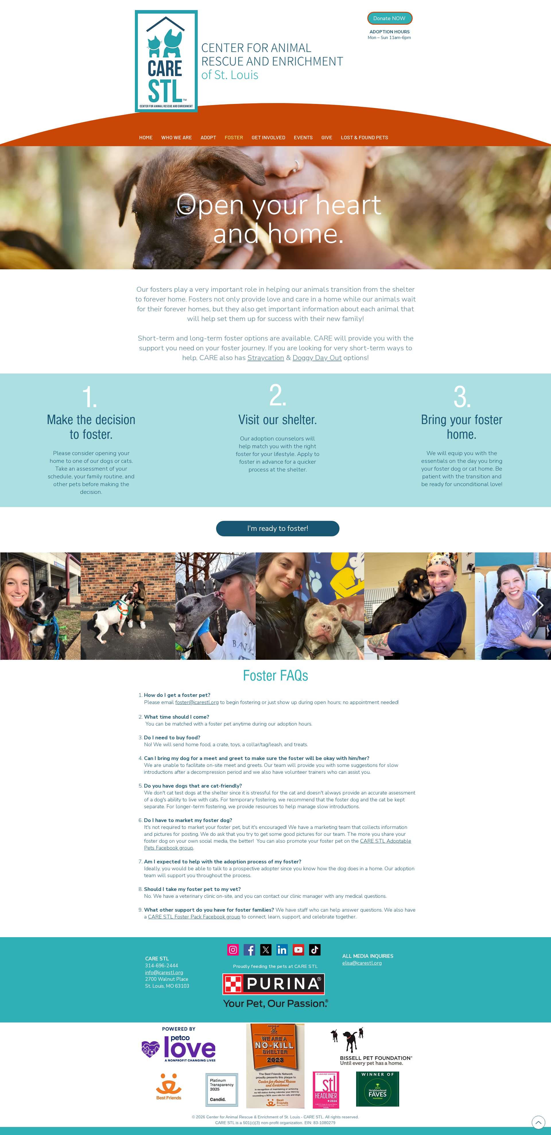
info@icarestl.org (164, 972)
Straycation (265, 358)
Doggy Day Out (317, 358)
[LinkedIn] (282, 950)
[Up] (538, 1122)
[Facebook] (249, 950)
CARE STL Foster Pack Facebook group (194, 916)
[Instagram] (233, 950)
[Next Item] (537, 606)
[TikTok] (315, 950)
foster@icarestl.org (197, 702)
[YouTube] (298, 950)
